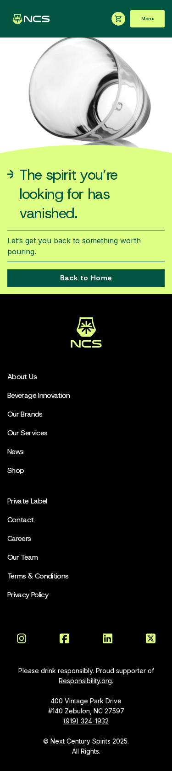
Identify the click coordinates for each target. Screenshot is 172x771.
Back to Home (86, 278)
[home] (28, 19)
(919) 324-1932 (86, 721)
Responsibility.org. (86, 681)
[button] (147, 18)
